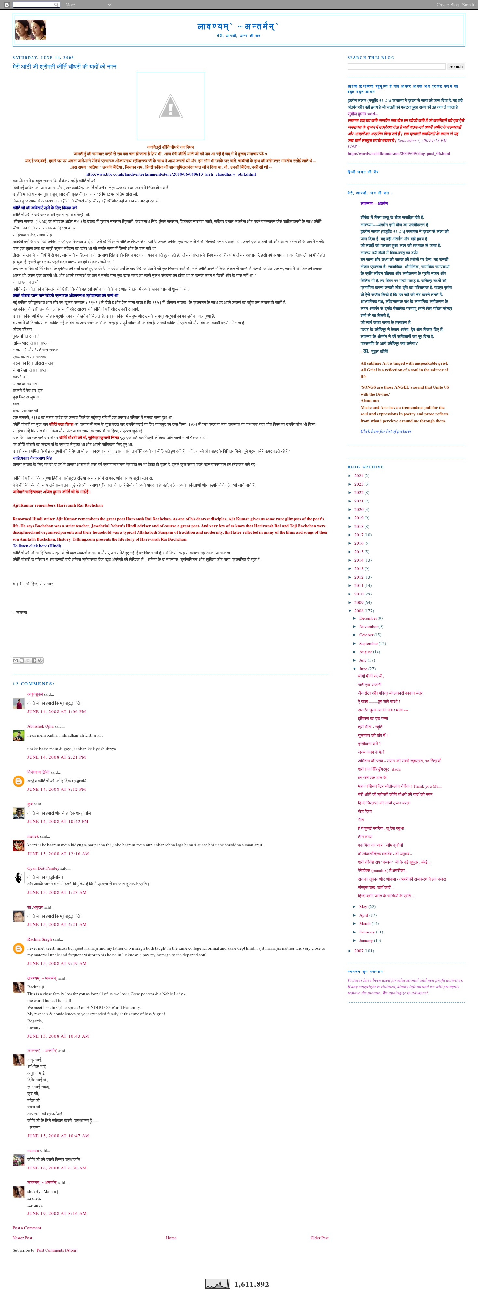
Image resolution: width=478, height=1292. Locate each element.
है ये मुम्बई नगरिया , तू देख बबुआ (381, 828)
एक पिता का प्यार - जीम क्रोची (380, 845)
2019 (359, 518)
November (368, 626)
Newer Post (22, 1238)
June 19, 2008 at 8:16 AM (57, 1213)
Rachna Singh (39, 939)
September (369, 643)
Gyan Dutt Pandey (43, 868)
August (366, 652)
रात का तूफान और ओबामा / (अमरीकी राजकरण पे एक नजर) (402, 879)
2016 (359, 543)
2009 (359, 602)
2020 (359, 509)
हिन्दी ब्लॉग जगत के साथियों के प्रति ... (386, 896)
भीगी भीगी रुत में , (371, 676)
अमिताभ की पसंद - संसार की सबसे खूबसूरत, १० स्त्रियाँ (399, 760)
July (363, 660)
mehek (33, 836)
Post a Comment (27, 1228)
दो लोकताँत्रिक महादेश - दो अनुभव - (385, 853)
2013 (359, 568)
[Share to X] (28, 660)
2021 (359, 501)
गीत (361, 820)
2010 (359, 594)
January (366, 940)
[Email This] (15, 660)
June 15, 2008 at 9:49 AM (57, 963)
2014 (359, 560)
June (363, 669)
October (366, 635)
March (365, 923)
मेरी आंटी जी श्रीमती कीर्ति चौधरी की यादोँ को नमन (395, 794)
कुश (30, 804)
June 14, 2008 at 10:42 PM (58, 821)
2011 (359, 585)
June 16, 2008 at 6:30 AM (57, 1168)
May (363, 906)
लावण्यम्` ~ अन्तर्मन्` (42, 978)
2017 (359, 535)
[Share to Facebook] (34, 660)
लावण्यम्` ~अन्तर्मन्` (239, 26)
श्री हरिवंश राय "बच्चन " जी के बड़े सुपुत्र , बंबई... (394, 862)
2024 (359, 475)
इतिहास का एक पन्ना (373, 718)
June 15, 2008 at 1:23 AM (57, 892)
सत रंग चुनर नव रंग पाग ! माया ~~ (383, 710)
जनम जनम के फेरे (371, 752)
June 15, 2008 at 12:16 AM (58, 853)
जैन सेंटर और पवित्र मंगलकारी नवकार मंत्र (390, 693)
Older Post (320, 1238)
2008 (359, 611)
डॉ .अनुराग (35, 907)
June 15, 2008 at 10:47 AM (58, 1136)
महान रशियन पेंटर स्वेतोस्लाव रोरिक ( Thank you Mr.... (400, 786)
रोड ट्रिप (365, 811)
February (367, 932)
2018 (359, 526)
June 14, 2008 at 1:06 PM (56, 711)
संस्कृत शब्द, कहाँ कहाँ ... (376, 887)
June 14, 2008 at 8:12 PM (56, 789)
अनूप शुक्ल (35, 694)
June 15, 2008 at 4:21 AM (57, 924)
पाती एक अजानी (369, 684)
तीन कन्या (365, 837)
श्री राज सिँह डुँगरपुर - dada (379, 769)
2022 (359, 492)
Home (171, 1238)
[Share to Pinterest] (40, 660)
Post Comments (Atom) (57, 1250)
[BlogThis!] (22, 660)
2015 (359, 552)
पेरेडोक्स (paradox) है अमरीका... (382, 870)
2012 (359, 577)
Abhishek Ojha (40, 726)
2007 (359, 951)
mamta (33, 1150)
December (368, 618)
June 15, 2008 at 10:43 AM (58, 1036)
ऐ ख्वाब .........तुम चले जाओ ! (379, 701)
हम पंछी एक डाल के (372, 777)
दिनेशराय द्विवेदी (38, 772)
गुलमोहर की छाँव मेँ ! (373, 735)
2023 (359, 484)
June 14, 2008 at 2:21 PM (56, 757)
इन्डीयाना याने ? (369, 744)
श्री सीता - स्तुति (370, 727)
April (364, 915)
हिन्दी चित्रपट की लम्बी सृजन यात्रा (384, 803)
